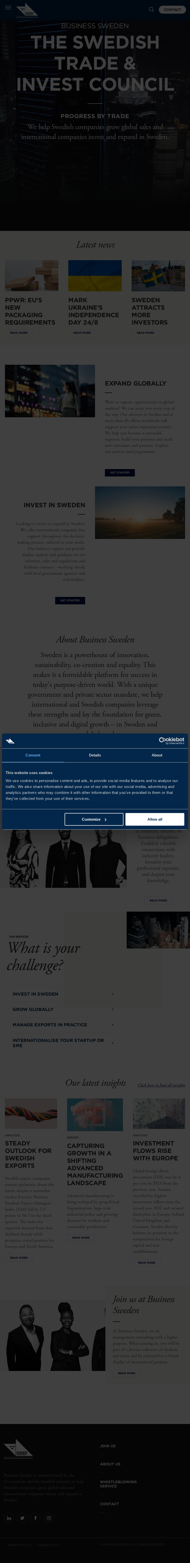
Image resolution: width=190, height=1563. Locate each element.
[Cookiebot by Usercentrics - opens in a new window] (162, 741)
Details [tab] (95, 755)
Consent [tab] (32, 755)
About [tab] (157, 755)
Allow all (154, 819)
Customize (91, 819)
